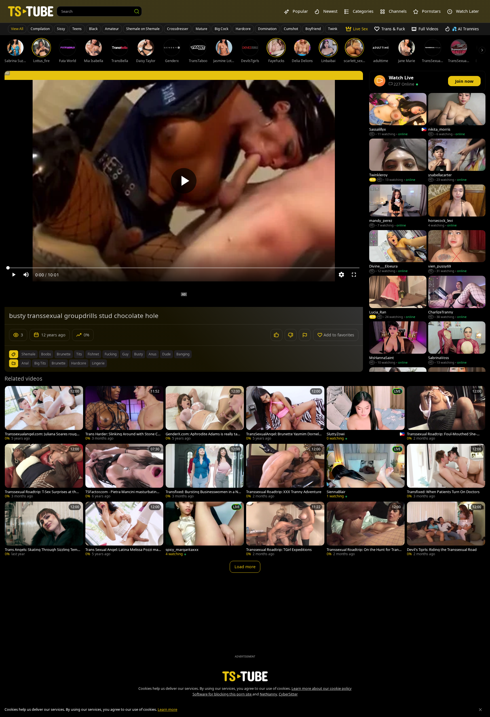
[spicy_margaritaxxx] (205, 529)
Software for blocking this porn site (222, 694)
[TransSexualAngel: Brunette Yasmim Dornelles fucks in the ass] (285, 414)
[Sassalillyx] (397, 115)
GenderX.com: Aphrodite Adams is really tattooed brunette (203, 434)
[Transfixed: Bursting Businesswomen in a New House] (205, 471)
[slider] (184, 267)
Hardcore (243, 28)
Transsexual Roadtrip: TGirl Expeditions (279, 549)
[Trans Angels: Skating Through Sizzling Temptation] (44, 529)
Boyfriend (313, 28)
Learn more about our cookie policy (322, 688)
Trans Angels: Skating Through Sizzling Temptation (42, 549)
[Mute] (26, 274)
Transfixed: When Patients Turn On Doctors (443, 492)
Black (93, 28)
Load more (245, 566)
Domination (267, 28)
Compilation (40, 28)
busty (138, 354)
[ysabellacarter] (456, 161)
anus (153, 354)
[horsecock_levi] (456, 206)
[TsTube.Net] (30, 11)
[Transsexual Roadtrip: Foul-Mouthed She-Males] (446, 414)
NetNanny (268, 694)
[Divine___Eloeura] (397, 252)
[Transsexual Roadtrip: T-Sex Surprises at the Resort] (44, 471)
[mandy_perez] (397, 206)
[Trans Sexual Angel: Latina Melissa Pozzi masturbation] (124, 529)
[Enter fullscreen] (354, 274)
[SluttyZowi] (366, 414)
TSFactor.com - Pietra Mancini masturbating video (122, 492)
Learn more (167, 709)
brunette (64, 354)
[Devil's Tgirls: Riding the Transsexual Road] (446, 529)
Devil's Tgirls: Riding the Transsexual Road (442, 549)
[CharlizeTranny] (456, 298)
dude (166, 354)
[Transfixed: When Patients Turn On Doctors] (446, 471)
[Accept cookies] (480, 710)
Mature (201, 28)
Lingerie (98, 363)
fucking (111, 354)
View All (17, 28)
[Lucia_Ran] (397, 298)
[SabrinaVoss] (456, 343)
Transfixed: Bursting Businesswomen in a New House (203, 492)
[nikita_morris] (456, 115)
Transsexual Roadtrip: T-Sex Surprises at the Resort (41, 492)
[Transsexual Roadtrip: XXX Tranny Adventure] (285, 471)
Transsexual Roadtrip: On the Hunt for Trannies (364, 549)
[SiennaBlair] (366, 471)
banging (182, 354)
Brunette (59, 363)
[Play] (184, 181)
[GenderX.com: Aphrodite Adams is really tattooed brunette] (205, 414)
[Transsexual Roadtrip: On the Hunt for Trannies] (366, 529)
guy (125, 354)
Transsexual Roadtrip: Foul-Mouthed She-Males (444, 434)
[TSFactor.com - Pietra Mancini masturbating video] (124, 471)
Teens (77, 28)
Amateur (112, 28)
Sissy (61, 28)
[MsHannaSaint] (397, 343)
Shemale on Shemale (143, 28)
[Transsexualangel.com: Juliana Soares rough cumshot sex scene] (44, 414)
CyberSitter (288, 694)
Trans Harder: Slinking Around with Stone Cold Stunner (123, 434)
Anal (25, 363)
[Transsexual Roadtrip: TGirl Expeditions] (285, 529)
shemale (28, 354)
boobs (46, 354)
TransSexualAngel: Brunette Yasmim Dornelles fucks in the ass (284, 434)
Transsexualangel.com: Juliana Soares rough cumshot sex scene (42, 434)
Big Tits (40, 363)
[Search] (136, 11)
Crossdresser (177, 28)
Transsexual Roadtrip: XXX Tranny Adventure (283, 492)
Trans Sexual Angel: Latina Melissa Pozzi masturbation (122, 549)
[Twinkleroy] (397, 161)
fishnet (93, 354)
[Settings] (341, 274)
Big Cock (221, 28)
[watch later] (11, 392)
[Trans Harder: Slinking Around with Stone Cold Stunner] (124, 414)
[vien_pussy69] (456, 252)
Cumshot (291, 28)
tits (79, 354)
